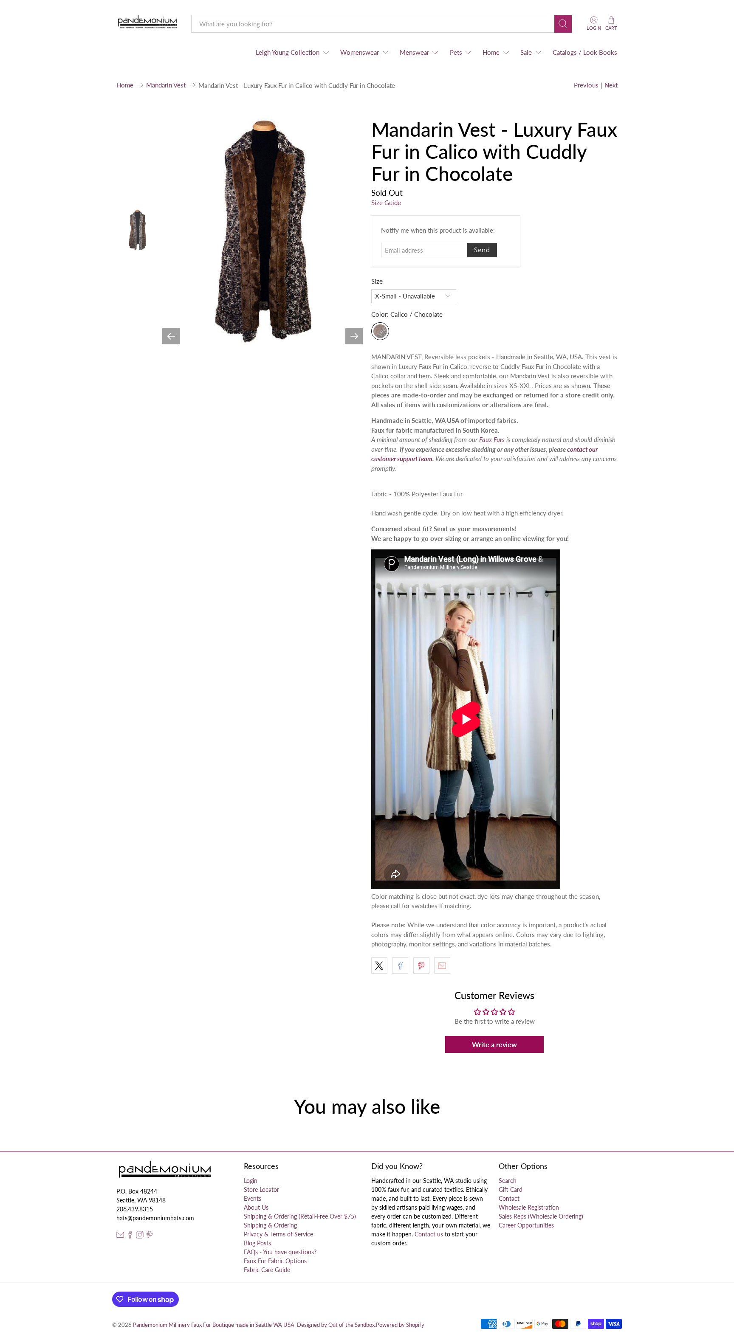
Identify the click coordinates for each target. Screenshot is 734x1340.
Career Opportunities (526, 1225)
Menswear (414, 52)
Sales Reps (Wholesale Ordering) (541, 1216)
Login (250, 1180)
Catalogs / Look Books (585, 52)
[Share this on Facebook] (400, 965)
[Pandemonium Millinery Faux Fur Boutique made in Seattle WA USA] (147, 23)
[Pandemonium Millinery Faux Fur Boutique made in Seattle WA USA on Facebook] (130, 1236)
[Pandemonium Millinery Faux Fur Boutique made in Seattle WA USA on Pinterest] (149, 1236)
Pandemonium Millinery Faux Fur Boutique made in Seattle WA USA (213, 1325)
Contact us (429, 1234)
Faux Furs (492, 439)
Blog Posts (257, 1243)
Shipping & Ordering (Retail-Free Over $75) (300, 1216)
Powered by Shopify (400, 1325)
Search (508, 1180)
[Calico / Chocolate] (380, 331)
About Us (256, 1207)
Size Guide (386, 202)
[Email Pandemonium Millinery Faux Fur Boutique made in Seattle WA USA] (120, 1236)
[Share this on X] (379, 965)
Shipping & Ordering (270, 1225)
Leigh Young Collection (287, 52)
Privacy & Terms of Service (278, 1234)
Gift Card (510, 1189)
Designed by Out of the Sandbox (336, 1325)
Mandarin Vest (166, 85)
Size (377, 281)
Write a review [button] (494, 1044)
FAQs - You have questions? (280, 1252)
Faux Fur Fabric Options (275, 1260)
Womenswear (359, 52)
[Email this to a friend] (442, 965)
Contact (509, 1198)
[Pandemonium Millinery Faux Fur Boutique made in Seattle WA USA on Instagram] (140, 1236)
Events (252, 1198)
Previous (586, 85)
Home (491, 52)
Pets (456, 52)
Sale (526, 52)
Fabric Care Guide (267, 1269)
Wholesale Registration (529, 1207)
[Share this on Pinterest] (421, 965)
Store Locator (261, 1189)
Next (611, 85)
